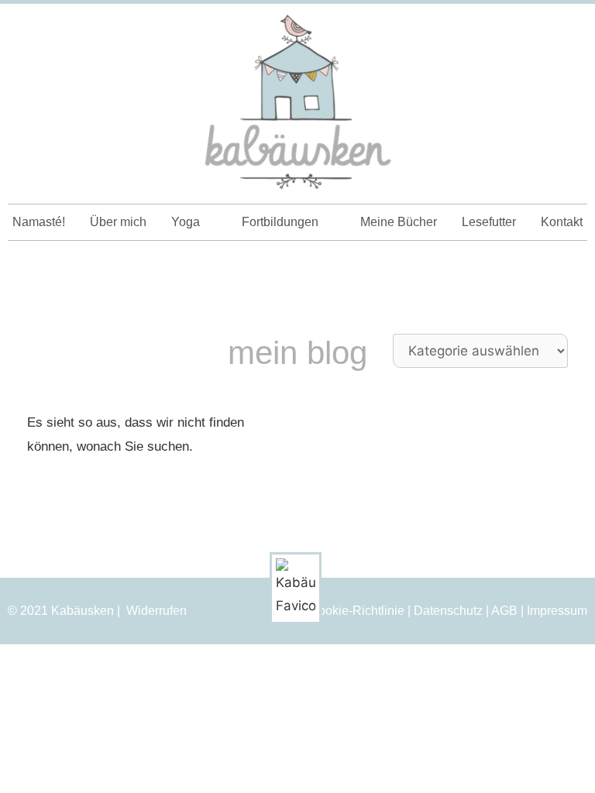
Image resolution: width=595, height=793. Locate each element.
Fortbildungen (280, 221)
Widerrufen (156, 611)
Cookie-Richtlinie (356, 610)
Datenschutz (448, 610)
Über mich (118, 221)
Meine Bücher (398, 221)
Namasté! (38, 221)
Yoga (185, 221)
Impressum (557, 610)
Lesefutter (489, 221)
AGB (504, 610)
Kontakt (562, 221)
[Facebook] (569, 29)
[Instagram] (541, 29)
